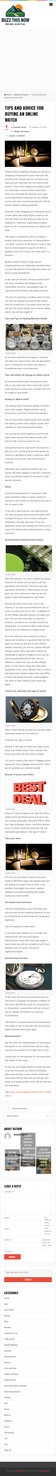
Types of (7, 1450)
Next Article (12, 1115)
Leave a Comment (17, 135)
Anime (6, 1298)
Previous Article (19, 1108)
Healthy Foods (10, 1380)
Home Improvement (12, 1391)
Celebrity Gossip (10, 1333)
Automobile (9, 1310)
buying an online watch (33, 1091)
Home (8, 95)
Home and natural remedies (15, 1386)
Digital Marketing (11, 1345)
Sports (6, 1427)
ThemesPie (19, 1471)
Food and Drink (10, 1368)
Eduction (7, 1351)
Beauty (7, 1316)
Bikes (6, 1321)
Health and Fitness (21, 95)
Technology (9, 1432)
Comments (9, 1192)
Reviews (7, 1415)
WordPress (46, 1471)
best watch (15, 1091)
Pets (6, 1403)
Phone (6, 1409)
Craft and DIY (9, 1339)
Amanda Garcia (19, 127)
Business (7, 1327)
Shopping (8, 1421)
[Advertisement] (28, 59)
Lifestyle (7, 1397)
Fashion (7, 1362)
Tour (6, 1444)
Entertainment (10, 1356)
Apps (6, 1304)
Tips (6, 1438)
